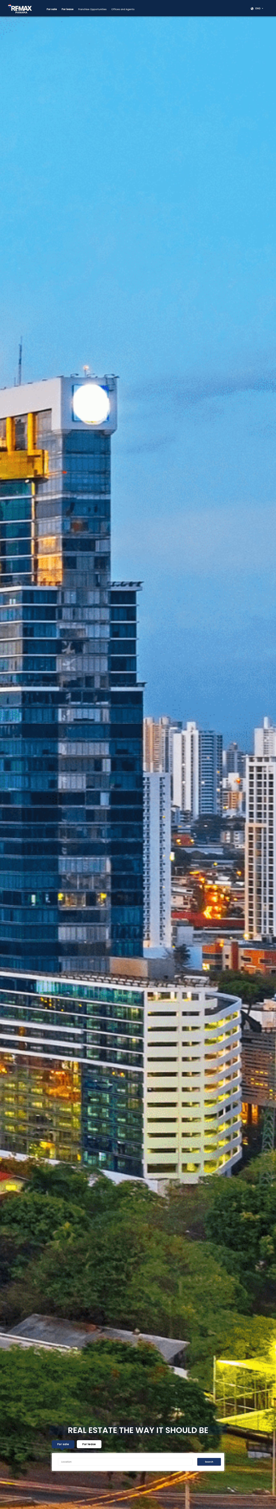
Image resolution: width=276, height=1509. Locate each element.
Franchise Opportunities (92, 9)
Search (209, 1461)
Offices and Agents (122, 9)
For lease (89, 1444)
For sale (63, 1444)
